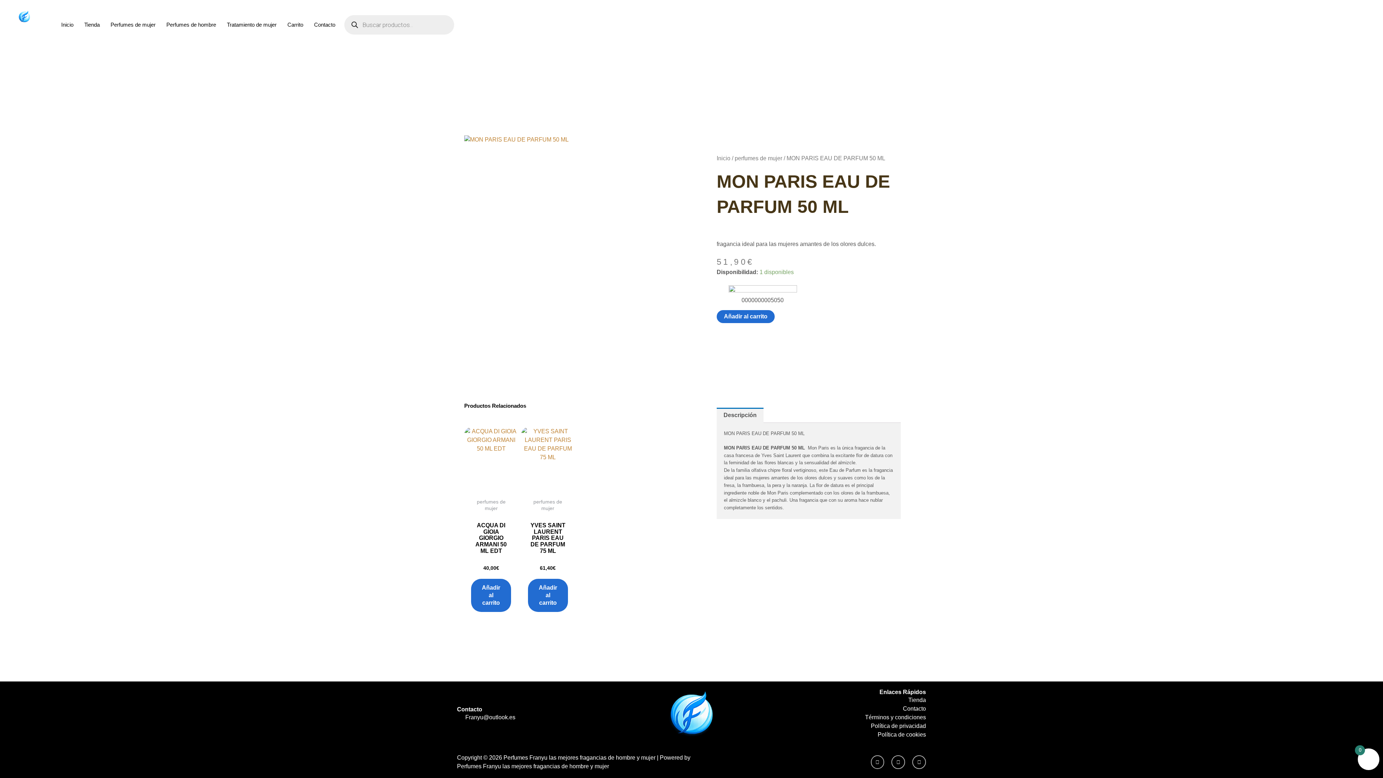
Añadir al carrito (745, 316)
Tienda (92, 25)
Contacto (324, 25)
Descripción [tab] (740, 415)
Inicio (67, 25)
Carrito (295, 25)
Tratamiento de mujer (252, 25)
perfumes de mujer (758, 158)
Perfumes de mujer (133, 25)
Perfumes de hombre (191, 25)
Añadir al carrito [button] (491, 595)
